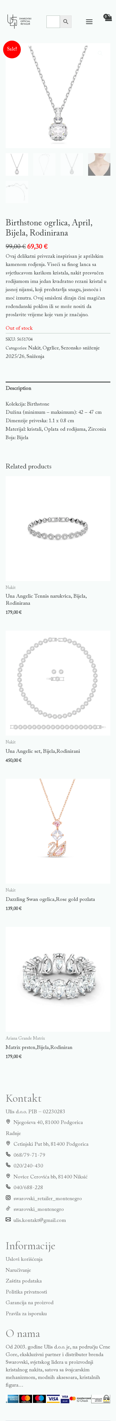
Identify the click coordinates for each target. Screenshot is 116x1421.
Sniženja (35, 356)
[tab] (58, 388)
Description (18, 388)
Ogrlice (51, 348)
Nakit (34, 348)
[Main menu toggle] (89, 21)
